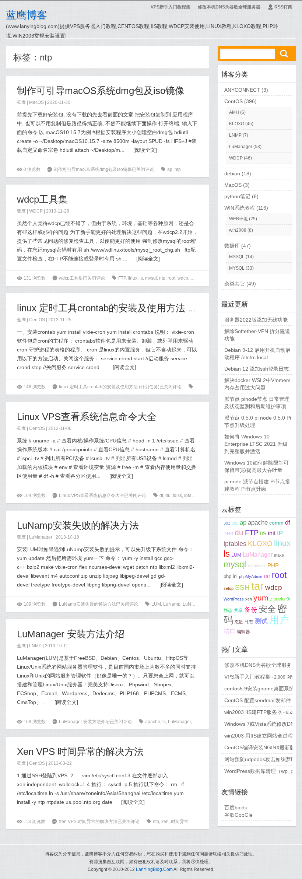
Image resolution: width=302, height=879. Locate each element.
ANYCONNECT (242, 90)
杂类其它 (234, 284)
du (168, 495)
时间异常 (180, 821)
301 (227, 523)
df (161, 495)
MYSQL (237, 268)
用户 (279, 620)
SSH (242, 587)
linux (132, 278)
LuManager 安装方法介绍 (70, 634)
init (271, 533)
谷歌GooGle (238, 815)
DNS (228, 533)
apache (202, 386)
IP (280, 533)
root (171, 278)
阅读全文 (145, 150)
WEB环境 (238, 218)
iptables (192, 495)
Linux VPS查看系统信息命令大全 (87, 416)
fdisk (177, 495)
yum (260, 597)
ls (141, 278)
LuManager (40, 537)
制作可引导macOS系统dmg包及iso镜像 (101, 90)
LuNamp (171, 604)
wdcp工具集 (42, 199)
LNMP (35, 645)
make (279, 555)
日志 (248, 621)
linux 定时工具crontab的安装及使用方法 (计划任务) (125, 308)
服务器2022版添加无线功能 (256, 320)
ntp (178, 169)
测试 (261, 621)
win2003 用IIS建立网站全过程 (258, 736)
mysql (151, 278)
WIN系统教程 (239, 208)
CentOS (37, 319)
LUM (156, 604)
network (256, 565)
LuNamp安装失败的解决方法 (78, 525)
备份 (250, 609)
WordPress (234, 599)
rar (267, 576)
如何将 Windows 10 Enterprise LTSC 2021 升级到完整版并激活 (256, 444)
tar (257, 586)
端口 (229, 631)
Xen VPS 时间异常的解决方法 (80, 751)
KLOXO (236, 123)
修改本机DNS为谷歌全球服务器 (229, 7)
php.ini (231, 576)
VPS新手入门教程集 (170, 7)
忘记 (239, 622)
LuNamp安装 (196, 604)
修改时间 (199, 278)
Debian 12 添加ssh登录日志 (256, 369)
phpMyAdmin (250, 576)
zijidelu (277, 599)
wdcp (183, 278)
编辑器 (243, 631)
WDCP (36, 211)
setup (228, 588)
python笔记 (237, 196)
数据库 (232, 246)
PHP (273, 565)
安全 (267, 609)
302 (235, 523)
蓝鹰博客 (26, 15)
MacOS (36, 102)
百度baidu (235, 807)
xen (165, 821)
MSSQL (237, 256)
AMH (234, 112)
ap (169, 169)
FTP (122, 278)
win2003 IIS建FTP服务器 (253, 712)
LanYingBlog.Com (154, 869)
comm (276, 523)
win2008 (237, 230)
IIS (263, 533)
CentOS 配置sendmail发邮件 (257, 700)
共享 (238, 610)
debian (232, 173)
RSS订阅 (280, 7)
